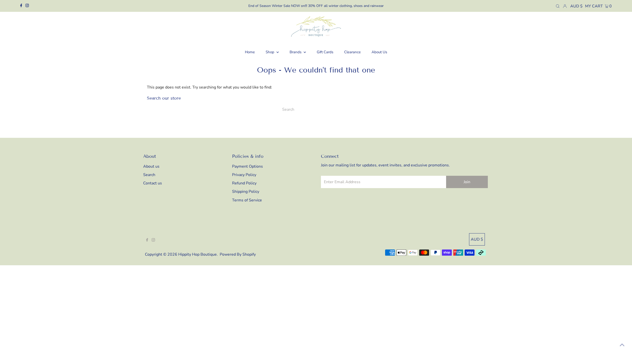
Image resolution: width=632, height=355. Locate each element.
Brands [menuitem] (296, 52)
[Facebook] (21, 6)
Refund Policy (244, 183)
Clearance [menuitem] (352, 52)
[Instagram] (27, 6)
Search (149, 175)
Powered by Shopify (238, 254)
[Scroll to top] (622, 345)
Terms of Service (247, 200)
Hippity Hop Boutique (197, 254)
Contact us (152, 183)
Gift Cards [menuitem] (325, 52)
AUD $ (576, 6)
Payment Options (247, 166)
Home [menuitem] (250, 52)
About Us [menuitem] (379, 52)
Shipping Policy (245, 191)
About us (151, 166)
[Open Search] (557, 6)
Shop (270, 52)
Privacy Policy (244, 175)
